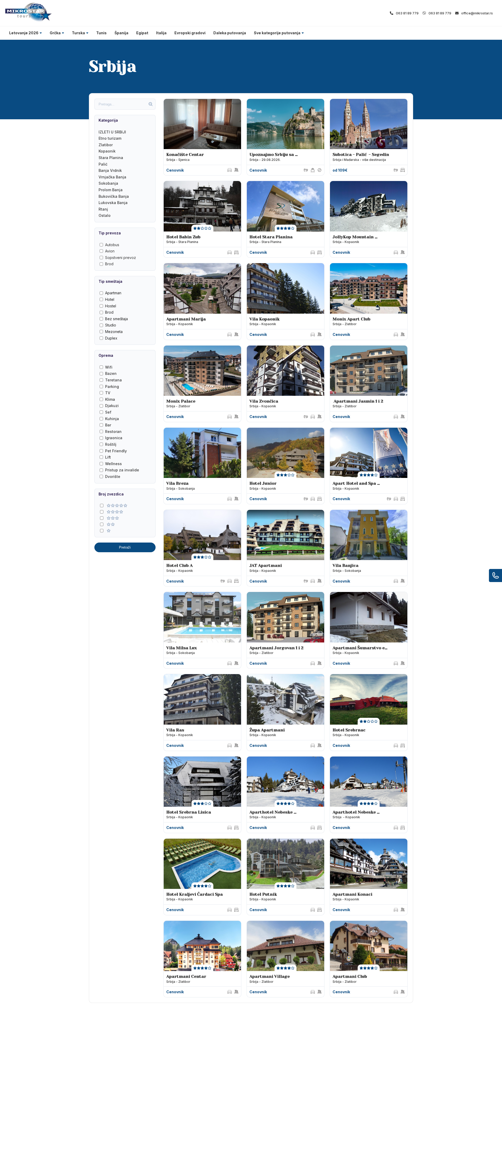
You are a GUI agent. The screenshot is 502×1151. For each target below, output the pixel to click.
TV (107, 393)
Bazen (111, 373)
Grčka (55, 33)
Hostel (110, 306)
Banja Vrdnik (110, 170)
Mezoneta (114, 331)
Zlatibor (106, 145)
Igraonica (113, 438)
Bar (108, 425)
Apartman (113, 293)
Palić (103, 164)
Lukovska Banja (113, 202)
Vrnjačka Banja (112, 177)
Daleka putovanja (229, 33)
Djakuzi (112, 405)
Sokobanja (108, 183)
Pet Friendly (116, 451)
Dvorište (112, 476)
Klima (110, 399)
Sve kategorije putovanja (277, 33)
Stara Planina (111, 157)
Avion (110, 251)
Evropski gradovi (190, 33)
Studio (110, 325)
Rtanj (103, 209)
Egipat (142, 33)
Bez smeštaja (116, 319)
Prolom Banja (111, 190)
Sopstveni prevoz (120, 257)
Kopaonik (107, 151)
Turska (78, 33)
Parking (112, 386)
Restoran (113, 431)
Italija (161, 33)
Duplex (111, 338)
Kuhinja (112, 418)
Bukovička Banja (114, 196)
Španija (121, 33)
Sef (108, 412)
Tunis (101, 33)
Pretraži (125, 547)
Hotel (109, 299)
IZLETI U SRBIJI (112, 132)
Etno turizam (110, 138)
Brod (109, 264)
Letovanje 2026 (23, 33)
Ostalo (105, 215)
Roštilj (110, 444)
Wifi (108, 367)
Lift (108, 457)
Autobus (112, 244)
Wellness (113, 463)
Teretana (113, 380)
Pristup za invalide (122, 470)
